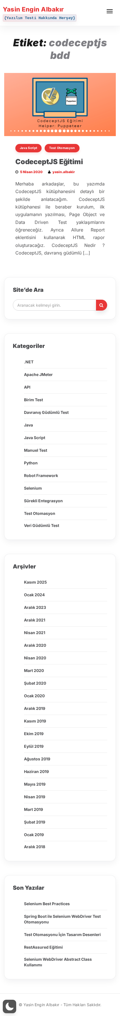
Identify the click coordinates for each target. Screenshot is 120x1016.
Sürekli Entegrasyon (43, 500)
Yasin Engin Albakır (33, 9)
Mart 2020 (34, 670)
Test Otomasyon (62, 148)
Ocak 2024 (34, 594)
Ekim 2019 (34, 733)
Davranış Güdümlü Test (46, 412)
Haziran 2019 (36, 771)
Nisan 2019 (34, 796)
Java (28, 425)
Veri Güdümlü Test (41, 525)
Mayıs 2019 (34, 784)
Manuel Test (35, 450)
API (27, 387)
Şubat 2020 (35, 683)
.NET (28, 361)
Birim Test (33, 399)
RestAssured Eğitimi (43, 947)
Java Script (28, 148)
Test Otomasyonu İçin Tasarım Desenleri (62, 934)
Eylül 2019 (34, 746)
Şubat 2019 (34, 822)
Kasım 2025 (35, 582)
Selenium (33, 488)
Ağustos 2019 (37, 758)
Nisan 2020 (35, 657)
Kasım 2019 (35, 721)
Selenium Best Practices (47, 903)
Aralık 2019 (34, 708)
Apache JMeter (38, 374)
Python (31, 462)
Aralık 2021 (34, 620)
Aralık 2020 (35, 645)
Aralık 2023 (35, 607)
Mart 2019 (33, 809)
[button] (9, 1006)
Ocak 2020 (34, 695)
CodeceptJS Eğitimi (49, 161)
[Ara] (101, 305)
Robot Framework (41, 475)
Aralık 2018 (34, 846)
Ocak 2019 (34, 834)
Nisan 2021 (34, 632)
